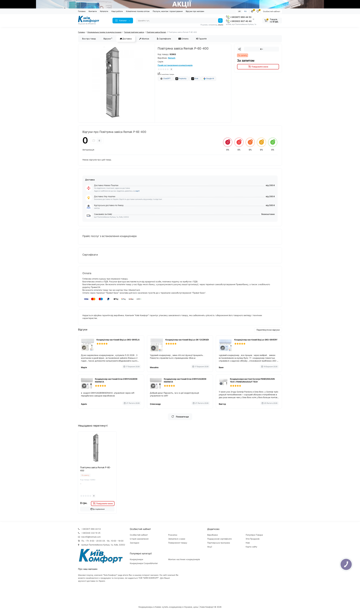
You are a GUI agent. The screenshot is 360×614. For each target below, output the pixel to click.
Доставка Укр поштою (104, 196)
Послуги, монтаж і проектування (168, 11)
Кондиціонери (136, 559)
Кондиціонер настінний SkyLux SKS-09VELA (118, 339)
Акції (209, 546)
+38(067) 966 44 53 (240, 17)
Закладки (134, 543)
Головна (81, 11)
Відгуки (108, 38)
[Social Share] (239, 49)
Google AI (210, 78)
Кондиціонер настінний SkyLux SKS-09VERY (255, 339)
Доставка (127, 38)
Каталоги (104, 11)
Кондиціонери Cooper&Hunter (144, 563)
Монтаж (145, 38)
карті (137, 191)
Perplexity (182, 78)
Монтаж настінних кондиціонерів (184, 559)
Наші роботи (117, 11)
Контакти (93, 11)
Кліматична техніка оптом (137, 11)
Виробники (212, 535)
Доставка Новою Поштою (106, 185)
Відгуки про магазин (195, 11)
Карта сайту (251, 546)
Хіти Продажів (252, 539)
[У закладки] (97, 465)
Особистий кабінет (271, 11)
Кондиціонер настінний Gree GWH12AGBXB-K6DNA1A (116, 380)
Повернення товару (177, 543)
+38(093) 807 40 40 (241, 21)
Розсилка (172, 535)
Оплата (184, 38)
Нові (248, 543)
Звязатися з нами (176, 539)
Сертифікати (164, 38)
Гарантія (202, 38)
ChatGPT (167, 78)
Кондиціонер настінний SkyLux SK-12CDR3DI (187, 339)
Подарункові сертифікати (219, 539)
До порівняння (99, 509)
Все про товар (89, 38)
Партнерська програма (218, 543)
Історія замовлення (139, 539)
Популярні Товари (254, 535)
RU (245, 11)
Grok (196, 78)
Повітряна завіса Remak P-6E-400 (95, 469)
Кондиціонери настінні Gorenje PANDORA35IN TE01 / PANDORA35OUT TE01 (252, 380)
